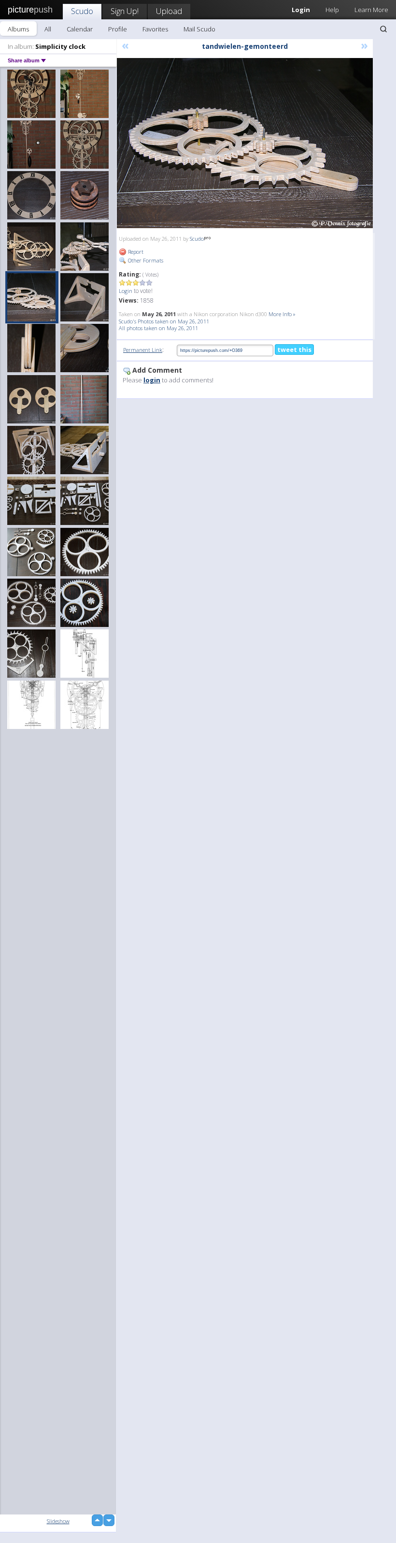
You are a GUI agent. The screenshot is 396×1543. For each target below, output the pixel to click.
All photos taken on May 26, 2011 (158, 328)
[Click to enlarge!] (245, 143)
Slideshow (58, 1521)
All (47, 29)
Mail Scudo (199, 29)
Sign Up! (125, 10)
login (151, 380)
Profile (117, 29)
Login (125, 290)
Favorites (155, 29)
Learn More (371, 9)
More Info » (282, 314)
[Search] (383, 29)
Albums (18, 29)
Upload (169, 10)
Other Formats (145, 260)
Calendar (80, 29)
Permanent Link (142, 349)
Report (135, 251)
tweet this (294, 349)
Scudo (82, 10)
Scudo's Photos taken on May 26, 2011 (164, 321)
